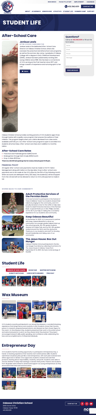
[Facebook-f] (82, 404)
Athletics (57, 11)
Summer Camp (80, 11)
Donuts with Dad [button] (16, 273)
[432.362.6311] (66, 6)
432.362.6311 (73, 6)
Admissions (47, 11)
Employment (79, 2)
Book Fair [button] (33, 270)
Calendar (90, 2)
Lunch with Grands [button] (35, 273)
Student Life (68, 11)
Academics (36, 11)
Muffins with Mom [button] (48, 270)
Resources (52, 2)
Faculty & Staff (65, 2)
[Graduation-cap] (91, 404)
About (27, 11)
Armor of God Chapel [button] (16, 270)
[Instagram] (87, 404)
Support (90, 11)
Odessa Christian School (18, 403)
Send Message (72, 70)
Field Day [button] (50, 273)
